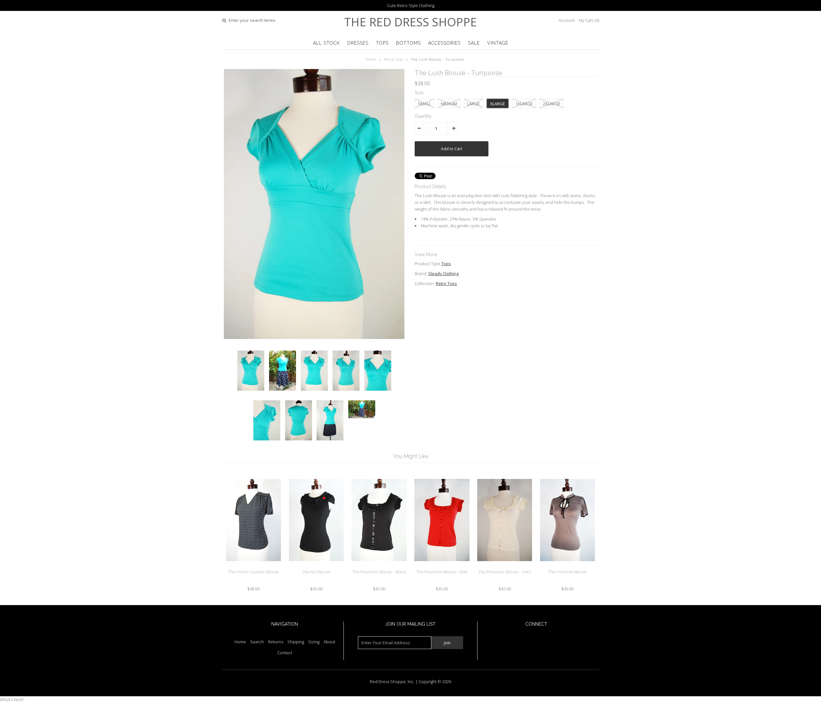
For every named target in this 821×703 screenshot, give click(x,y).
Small (424, 104)
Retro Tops (393, 59)
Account (567, 20)
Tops (382, 43)
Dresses (357, 43)
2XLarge (551, 104)
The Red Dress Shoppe (410, 22)
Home (371, 59)
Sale (474, 43)
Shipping (295, 642)
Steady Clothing (443, 273)
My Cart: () (589, 20)
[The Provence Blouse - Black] (378, 566)
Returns (275, 642)
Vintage (497, 43)
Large (473, 104)
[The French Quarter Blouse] (253, 566)
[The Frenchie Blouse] (567, 566)
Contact (284, 652)
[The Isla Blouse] (316, 566)
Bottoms (408, 43)
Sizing (313, 642)
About (329, 642)
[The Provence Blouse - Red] (441, 566)
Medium (449, 104)
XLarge (497, 104)
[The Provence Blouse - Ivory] (504, 566)
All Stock (326, 43)
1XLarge (524, 104)
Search (257, 642)
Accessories (444, 43)
